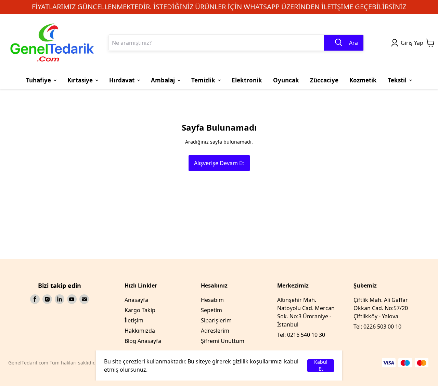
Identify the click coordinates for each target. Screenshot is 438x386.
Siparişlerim (216, 320)
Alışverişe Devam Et (219, 163)
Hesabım (212, 300)
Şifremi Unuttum (222, 341)
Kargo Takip (140, 310)
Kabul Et (320, 365)
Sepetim (211, 310)
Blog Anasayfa (143, 341)
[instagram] (47, 299)
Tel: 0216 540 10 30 (301, 334)
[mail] (84, 299)
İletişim (134, 320)
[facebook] (35, 299)
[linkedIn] (59, 299)
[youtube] (72, 299)
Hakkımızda (140, 330)
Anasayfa (136, 300)
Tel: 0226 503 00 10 (377, 326)
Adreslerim (215, 330)
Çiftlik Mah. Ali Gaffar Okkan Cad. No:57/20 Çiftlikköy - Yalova (380, 308)
